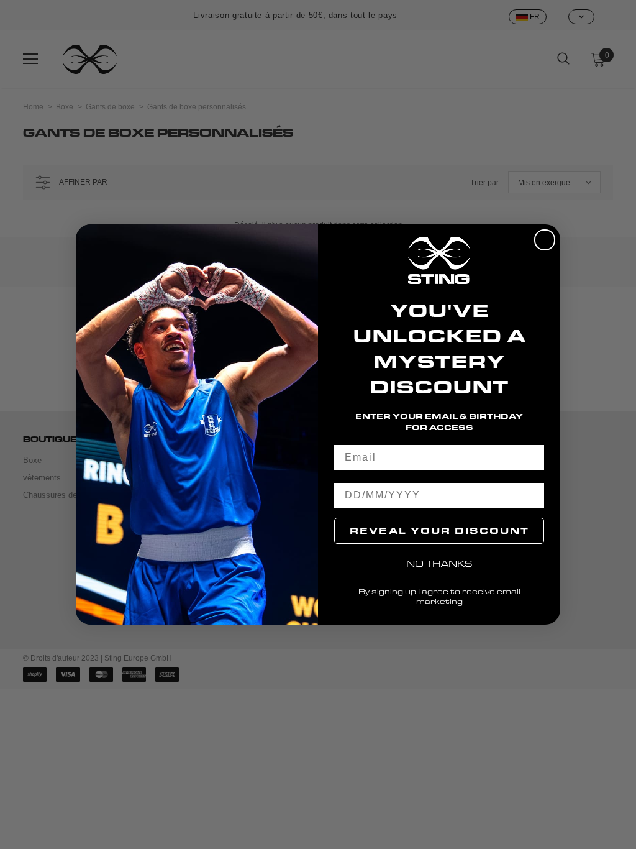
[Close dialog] (544, 240)
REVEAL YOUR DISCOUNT (439, 530)
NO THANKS (439, 563)
